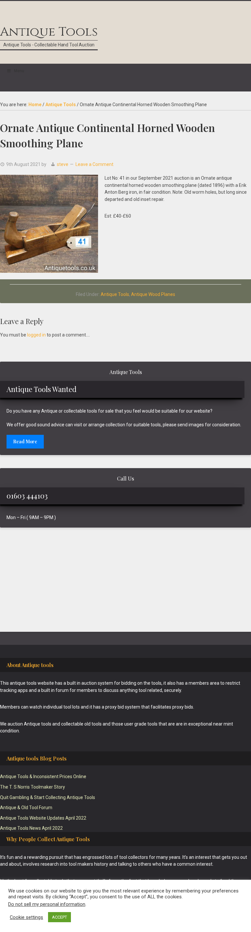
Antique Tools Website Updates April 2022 (43, 818)
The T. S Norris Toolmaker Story (32, 787)
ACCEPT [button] (59, 917)
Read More (25, 441)
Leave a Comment (94, 164)
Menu (19, 71)
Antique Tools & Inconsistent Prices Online (43, 776)
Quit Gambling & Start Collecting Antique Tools (47, 797)
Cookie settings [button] (26, 917)
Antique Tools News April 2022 (31, 828)
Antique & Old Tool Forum (26, 807)
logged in (36, 334)
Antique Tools (49, 32)
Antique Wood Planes (153, 294)
